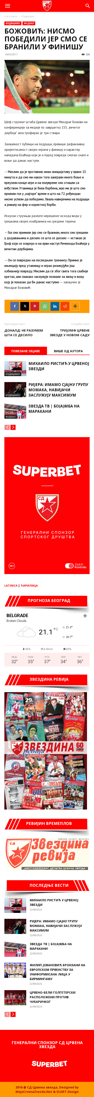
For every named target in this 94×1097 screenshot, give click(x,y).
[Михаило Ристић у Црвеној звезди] (15, 368)
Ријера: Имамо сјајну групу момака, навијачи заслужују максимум (58, 390)
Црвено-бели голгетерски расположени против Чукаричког (52, 997)
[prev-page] (7, 427)
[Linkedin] (54, 306)
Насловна (10, 16)
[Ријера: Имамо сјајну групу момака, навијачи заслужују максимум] (15, 389)
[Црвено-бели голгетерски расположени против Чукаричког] (15, 997)
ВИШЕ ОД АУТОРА (68, 351)
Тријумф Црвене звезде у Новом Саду (70, 332)
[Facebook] (14, 306)
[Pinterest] (34, 306)
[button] (7, 6)
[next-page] (13, 427)
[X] (24, 306)
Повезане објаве (25, 351)
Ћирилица (29, 585)
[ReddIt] (65, 306)
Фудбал (29, 23)
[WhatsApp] (44, 306)
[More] (75, 306)
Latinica (10, 585)
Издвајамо (28, 16)
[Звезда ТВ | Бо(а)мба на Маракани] (15, 411)
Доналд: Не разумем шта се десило (23, 332)
